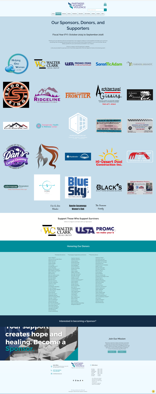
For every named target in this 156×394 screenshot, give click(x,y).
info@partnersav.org (124, 345)
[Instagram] (76, 380)
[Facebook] (73, 380)
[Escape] (153, 391)
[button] (105, 4)
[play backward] (41, 230)
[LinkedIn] (78, 380)
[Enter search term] (105, 10)
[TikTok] (80, 380)
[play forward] (115, 230)
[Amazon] (82, 380)
